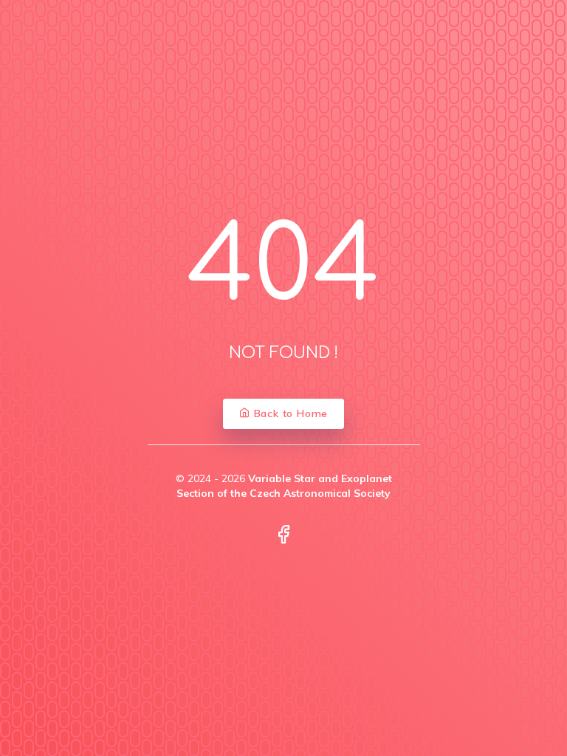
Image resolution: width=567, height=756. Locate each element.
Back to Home (289, 413)
